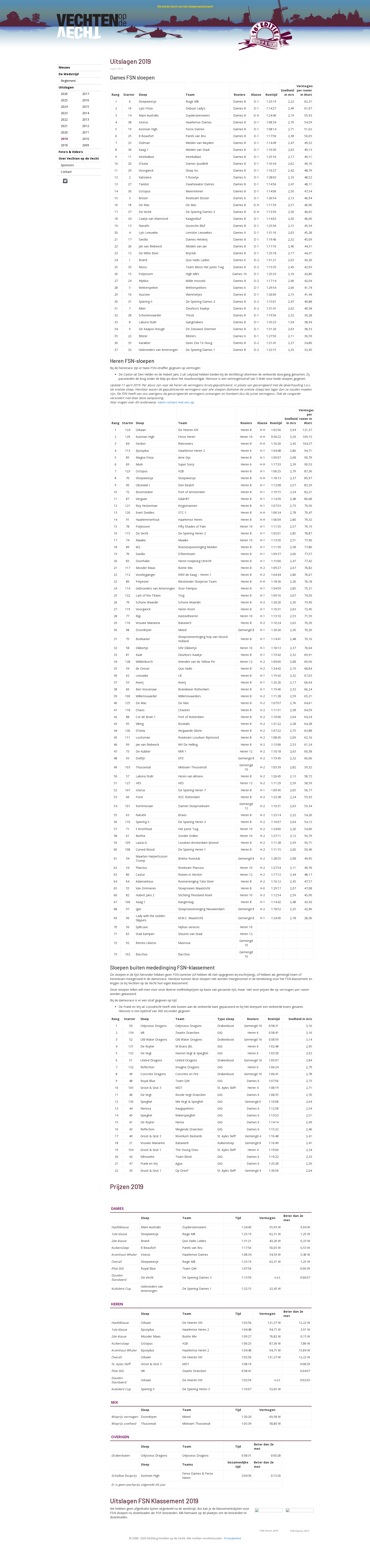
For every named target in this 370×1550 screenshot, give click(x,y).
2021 (64, 126)
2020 (64, 132)
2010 (85, 139)
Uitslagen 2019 (130, 61)
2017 (85, 94)
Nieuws (64, 67)
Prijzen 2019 (126, 1186)
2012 (85, 126)
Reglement (68, 81)
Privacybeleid (232, 1538)
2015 (85, 107)
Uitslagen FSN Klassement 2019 (154, 1501)
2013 (85, 119)
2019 (64, 139)
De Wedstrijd (69, 74)
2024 (64, 107)
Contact (66, 172)
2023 (64, 113)
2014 (85, 113)
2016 (85, 100)
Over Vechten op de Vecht (79, 158)
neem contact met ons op (175, 402)
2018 (64, 145)
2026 (64, 94)
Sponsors (67, 165)
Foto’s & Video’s (71, 152)
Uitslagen (66, 87)
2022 (64, 119)
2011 (85, 132)
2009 (85, 145)
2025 (64, 100)
